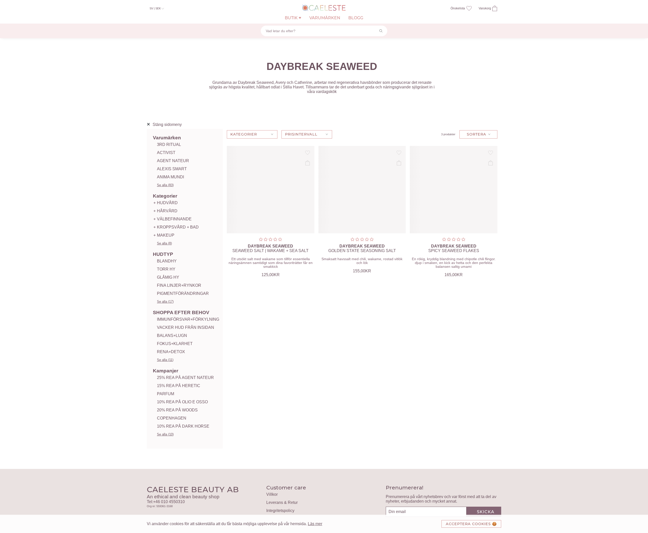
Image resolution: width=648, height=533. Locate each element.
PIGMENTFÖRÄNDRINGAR (183, 293)
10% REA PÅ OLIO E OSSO (182, 402)
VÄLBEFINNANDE (174, 219)
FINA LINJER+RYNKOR (179, 285)
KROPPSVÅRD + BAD (178, 227)
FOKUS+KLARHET (175, 343)
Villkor (272, 494)
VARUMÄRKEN (324, 17)
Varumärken (167, 137)
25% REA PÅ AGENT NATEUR (185, 377)
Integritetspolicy (280, 510)
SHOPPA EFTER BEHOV (181, 312)
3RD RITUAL (169, 144)
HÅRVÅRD (167, 211)
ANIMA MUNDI (170, 177)
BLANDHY (167, 261)
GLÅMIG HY (168, 277)
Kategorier (165, 196)
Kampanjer (165, 370)
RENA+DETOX (171, 352)
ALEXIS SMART (172, 169)
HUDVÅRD (167, 203)
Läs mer (315, 524)
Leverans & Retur (282, 502)
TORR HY (166, 269)
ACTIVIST (166, 152)
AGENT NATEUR (173, 161)
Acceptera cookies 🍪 (471, 524)
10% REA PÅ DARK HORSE (183, 426)
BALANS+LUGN (172, 335)
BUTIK (292, 17)
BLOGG (355, 17)
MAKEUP (165, 235)
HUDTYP (163, 254)
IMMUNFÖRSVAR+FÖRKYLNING (188, 319)
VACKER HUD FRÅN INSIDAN (185, 327)
